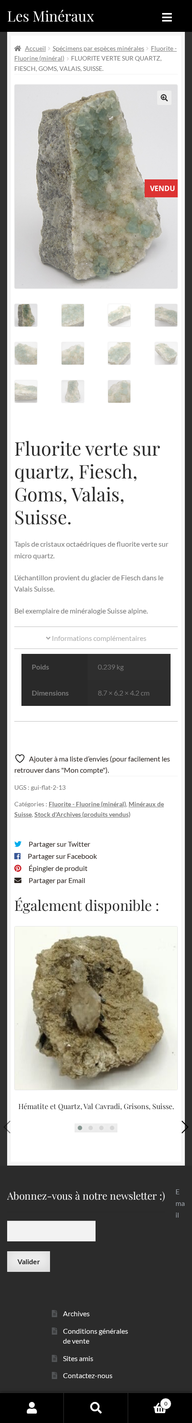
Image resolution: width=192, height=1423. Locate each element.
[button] (164, 98)
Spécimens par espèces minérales (98, 48)
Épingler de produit (58, 868)
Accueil (35, 48)
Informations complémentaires (98, 638)
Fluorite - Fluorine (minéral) (87, 804)
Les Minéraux (50, 15)
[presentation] (10, 1127)
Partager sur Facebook (62, 856)
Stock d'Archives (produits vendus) (82, 814)
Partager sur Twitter (59, 844)
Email (180, 1203)
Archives (76, 1313)
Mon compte (32, 1408)
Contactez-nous (88, 1375)
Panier (147, 1400)
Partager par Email (57, 880)
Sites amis (78, 1358)
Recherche (96, 1408)
